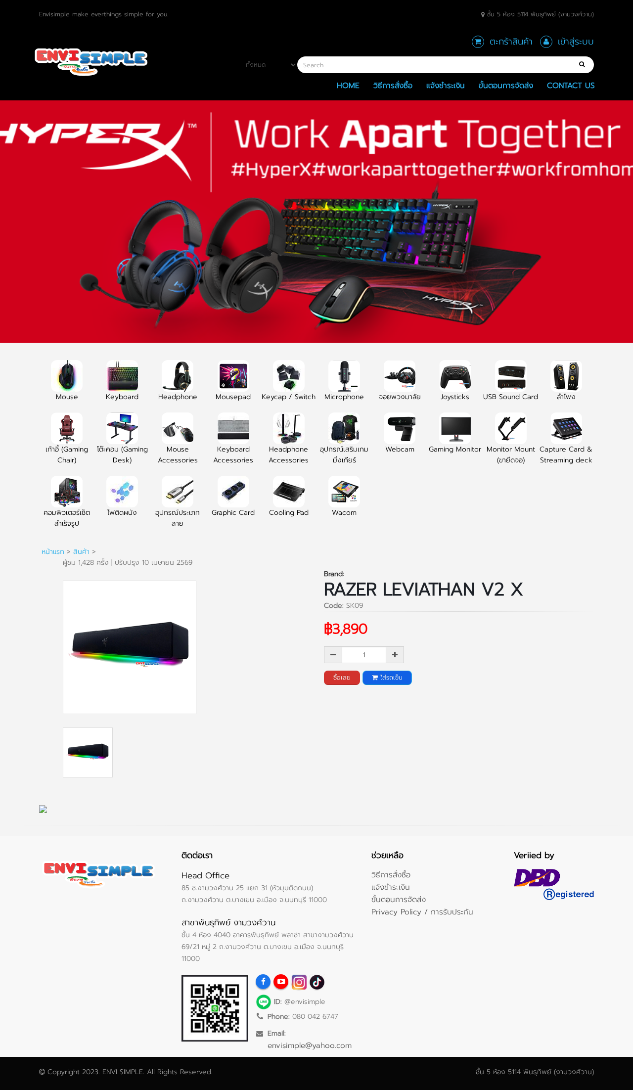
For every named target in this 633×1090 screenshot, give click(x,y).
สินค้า (81, 551)
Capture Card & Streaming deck (566, 454)
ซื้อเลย (342, 677)
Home (348, 85)
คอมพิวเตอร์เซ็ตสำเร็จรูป (67, 518)
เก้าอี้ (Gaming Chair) (66, 454)
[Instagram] (298, 981)
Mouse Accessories (178, 454)
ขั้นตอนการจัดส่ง (506, 85)
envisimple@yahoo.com (310, 1045)
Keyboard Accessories (233, 454)
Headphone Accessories (289, 454)
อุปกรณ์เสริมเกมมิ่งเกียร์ (344, 454)
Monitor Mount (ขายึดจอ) (511, 454)
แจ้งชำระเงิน (445, 85)
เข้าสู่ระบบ (576, 41)
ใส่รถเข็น (390, 677)
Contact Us (571, 85)
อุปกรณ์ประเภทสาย (177, 518)
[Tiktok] (316, 981)
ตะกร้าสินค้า (511, 41)
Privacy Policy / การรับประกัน (422, 911)
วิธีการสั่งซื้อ (392, 85)
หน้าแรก (53, 551)
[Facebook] (263, 981)
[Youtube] (280, 981)
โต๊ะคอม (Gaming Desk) (122, 454)
